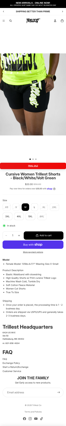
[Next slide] (62, 11)
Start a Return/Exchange (15, 367)
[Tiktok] (41, 419)
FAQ (5, 359)
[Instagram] (30, 419)
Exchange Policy (11, 363)
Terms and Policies (33, 412)
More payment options (33, 252)
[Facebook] (24, 419)
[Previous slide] (3, 11)
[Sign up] (58, 392)
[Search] (10, 20)
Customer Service (12, 371)
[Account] (55, 20)
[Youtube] (36, 419)
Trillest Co (36, 405)
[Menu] (3, 20)
